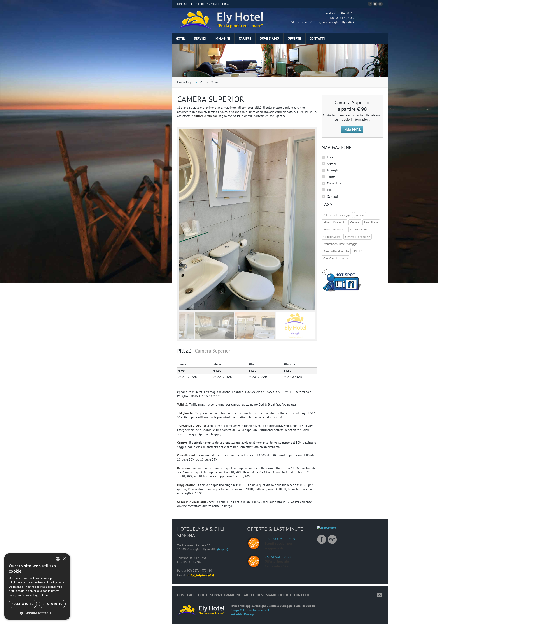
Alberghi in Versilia (334, 229)
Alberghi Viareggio (334, 222)
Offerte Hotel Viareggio (337, 215)
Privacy (249, 614)
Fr (375, 3)
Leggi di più (40, 595)
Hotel (181, 38)
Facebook (321, 539)
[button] (37, 613)
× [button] (64, 558)
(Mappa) (222, 549)
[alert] (37, 586)
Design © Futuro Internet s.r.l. (250, 610)
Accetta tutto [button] (23, 604)
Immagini (222, 38)
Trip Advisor (332, 539)
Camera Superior (211, 82)
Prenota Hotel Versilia (336, 251)
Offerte (294, 38)
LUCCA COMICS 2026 (280, 539)
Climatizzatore (331, 237)
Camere (354, 222)
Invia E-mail (352, 129)
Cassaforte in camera (335, 258)
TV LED (358, 251)
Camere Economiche (357, 237)
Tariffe (245, 38)
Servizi (200, 38)
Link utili (236, 614)
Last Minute (371, 222)
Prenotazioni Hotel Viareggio (340, 244)
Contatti (226, 3)
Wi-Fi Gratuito (358, 229)
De (380, 3)
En (370, 3)
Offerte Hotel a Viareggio (205, 3)
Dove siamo (269, 38)
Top (379, 595)
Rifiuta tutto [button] (52, 604)
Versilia (360, 215)
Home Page (182, 3)
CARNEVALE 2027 (278, 557)
